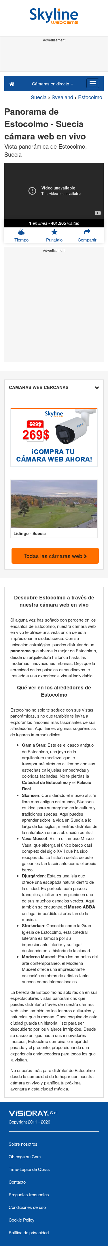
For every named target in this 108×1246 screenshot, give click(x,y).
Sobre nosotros (23, 1144)
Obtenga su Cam (25, 1156)
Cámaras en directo (51, 83)
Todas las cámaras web (54, 555)
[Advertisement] (54, 57)
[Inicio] (12, 83)
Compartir (87, 240)
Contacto (17, 1182)
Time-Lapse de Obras (29, 1169)
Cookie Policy (22, 1220)
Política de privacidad (29, 1232)
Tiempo (21, 240)
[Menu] (92, 83)
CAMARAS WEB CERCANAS (39, 387)
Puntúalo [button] (54, 240)
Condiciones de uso (27, 1207)
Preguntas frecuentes (29, 1194)
